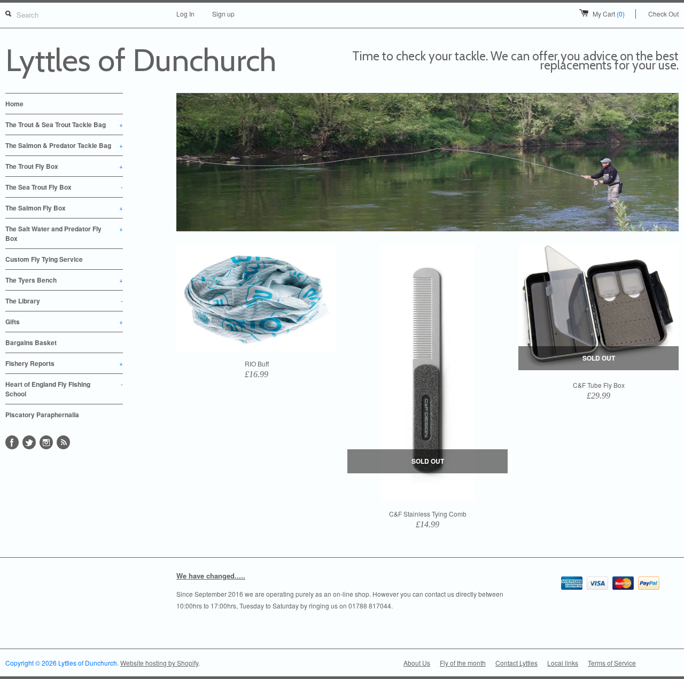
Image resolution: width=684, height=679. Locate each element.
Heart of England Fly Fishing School (64, 389)
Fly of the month (463, 662)
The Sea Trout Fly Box (64, 187)
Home (14, 103)
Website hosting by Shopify (159, 662)
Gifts (64, 321)
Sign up (223, 13)
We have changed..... (210, 576)
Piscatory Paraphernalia (42, 414)
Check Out (663, 13)
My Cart (609, 13)
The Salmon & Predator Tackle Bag (64, 145)
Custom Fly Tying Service (44, 259)
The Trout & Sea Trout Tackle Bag (64, 124)
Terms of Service (612, 662)
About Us (416, 662)
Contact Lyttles (516, 662)
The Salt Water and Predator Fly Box (64, 233)
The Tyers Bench (64, 280)
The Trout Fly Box (64, 166)
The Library (64, 301)
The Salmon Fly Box (64, 208)
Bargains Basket (31, 342)
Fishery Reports (64, 363)
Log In (185, 13)
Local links (562, 662)
